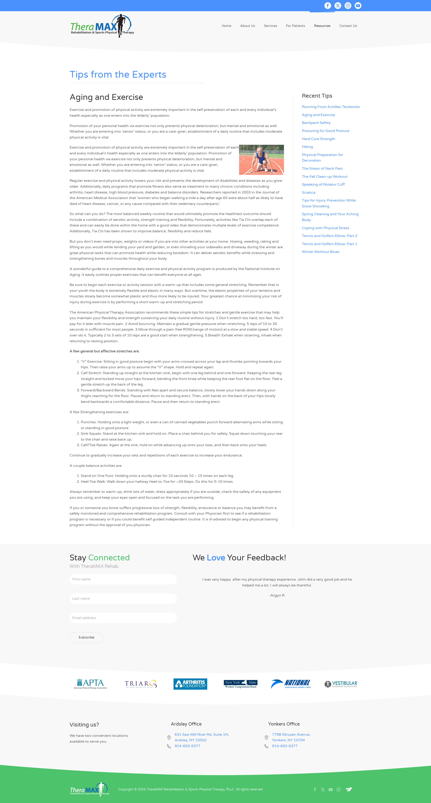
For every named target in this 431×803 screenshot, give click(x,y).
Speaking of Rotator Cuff (323, 184)
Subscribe (87, 637)
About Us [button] (247, 26)
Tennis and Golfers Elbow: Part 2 (329, 236)
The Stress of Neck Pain (322, 168)
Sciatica (308, 192)
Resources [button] (322, 26)
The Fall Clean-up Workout (324, 176)
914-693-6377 (187, 746)
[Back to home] (103, 25)
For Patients (295, 26)
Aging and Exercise (318, 115)
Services (270, 26)
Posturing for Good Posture (325, 131)
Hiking (307, 147)
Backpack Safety (316, 123)
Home (226, 26)
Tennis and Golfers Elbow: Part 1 (329, 244)
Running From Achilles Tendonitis (331, 107)
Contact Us (348, 26)
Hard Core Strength (318, 139)
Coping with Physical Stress (325, 228)
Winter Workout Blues (320, 252)
